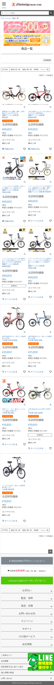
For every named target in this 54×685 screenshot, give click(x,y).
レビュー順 (44, 69)
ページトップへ (50, 551)
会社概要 (4, 661)
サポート (27, 628)
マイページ (27, 621)
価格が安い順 (15, 69)
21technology (5, 18)
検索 (51, 13)
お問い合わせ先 (27, 613)
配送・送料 (27, 598)
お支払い (27, 590)
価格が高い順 (27, 69)
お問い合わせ (6, 678)
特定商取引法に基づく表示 (12, 667)
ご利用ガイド (6, 655)
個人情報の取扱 (7, 672)
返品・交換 (27, 605)
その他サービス (27, 636)
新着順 (36, 69)
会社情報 (27, 644)
